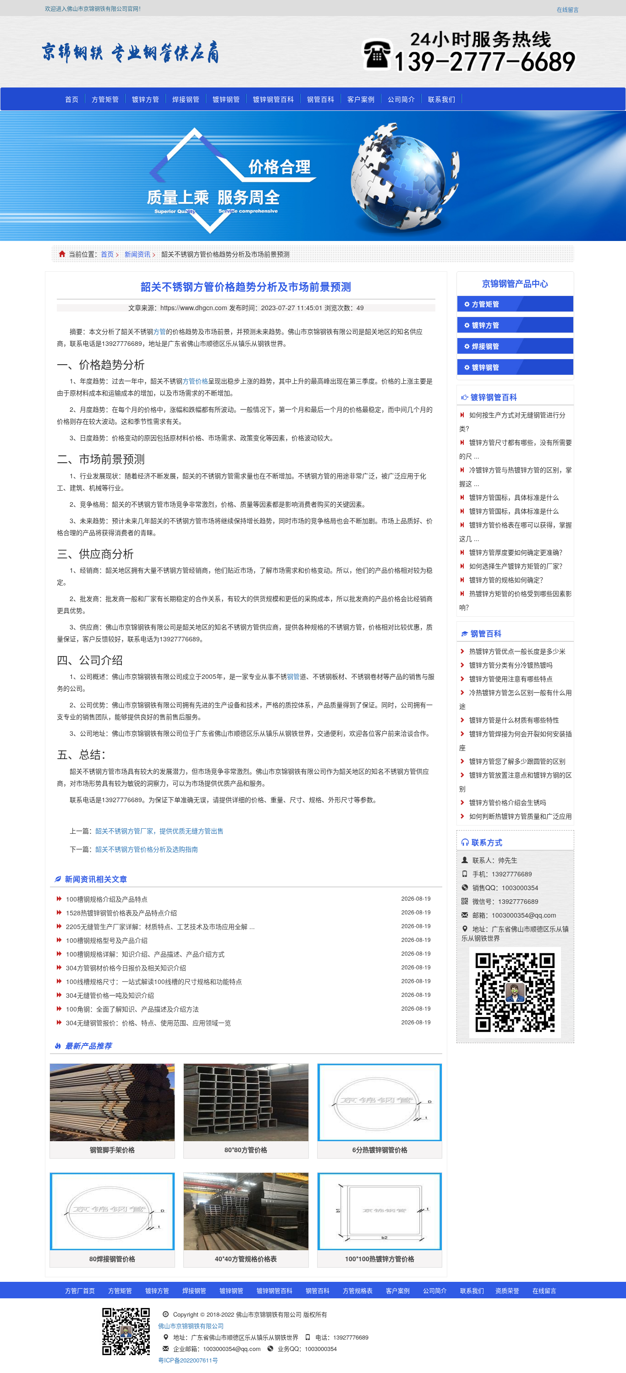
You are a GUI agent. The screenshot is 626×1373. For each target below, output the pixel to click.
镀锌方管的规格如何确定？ (507, 579)
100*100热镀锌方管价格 (379, 1258)
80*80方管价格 (246, 1149)
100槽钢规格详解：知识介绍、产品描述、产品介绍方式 (145, 953)
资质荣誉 (507, 1290)
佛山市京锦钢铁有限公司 (191, 1325)
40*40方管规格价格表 (246, 1258)
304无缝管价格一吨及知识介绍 (110, 995)
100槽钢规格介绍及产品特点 (107, 898)
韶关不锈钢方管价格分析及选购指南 (146, 848)
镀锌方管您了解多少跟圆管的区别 (517, 761)
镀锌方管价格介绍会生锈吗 (507, 802)
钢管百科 (321, 99)
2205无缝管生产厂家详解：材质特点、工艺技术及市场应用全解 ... (160, 926)
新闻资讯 (137, 253)
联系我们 (442, 99)
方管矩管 (105, 99)
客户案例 (361, 99)
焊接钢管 (186, 99)
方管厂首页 (80, 1290)
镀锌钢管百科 (273, 99)
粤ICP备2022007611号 (188, 1360)
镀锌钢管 (226, 99)
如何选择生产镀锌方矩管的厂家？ (517, 565)
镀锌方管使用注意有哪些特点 (511, 678)
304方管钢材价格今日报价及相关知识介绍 (126, 967)
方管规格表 (358, 1290)
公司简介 (401, 99)
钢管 (293, 676)
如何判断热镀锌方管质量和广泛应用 (520, 816)
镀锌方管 (145, 99)
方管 (159, 331)
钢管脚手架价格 (112, 1149)
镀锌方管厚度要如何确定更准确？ (517, 552)
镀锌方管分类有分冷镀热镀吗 (511, 664)
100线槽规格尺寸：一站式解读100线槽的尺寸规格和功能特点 (154, 981)
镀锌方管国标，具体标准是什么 (514, 497)
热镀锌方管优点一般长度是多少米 (517, 651)
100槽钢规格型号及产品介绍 (107, 940)
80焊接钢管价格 (112, 1258)
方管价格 (195, 380)
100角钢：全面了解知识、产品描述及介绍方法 (132, 1008)
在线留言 (568, 9)
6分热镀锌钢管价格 (379, 1149)
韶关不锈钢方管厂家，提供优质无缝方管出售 (159, 830)
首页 (72, 99)
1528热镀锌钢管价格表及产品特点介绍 (121, 912)
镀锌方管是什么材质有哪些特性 (514, 719)
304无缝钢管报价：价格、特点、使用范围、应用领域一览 (148, 1022)
